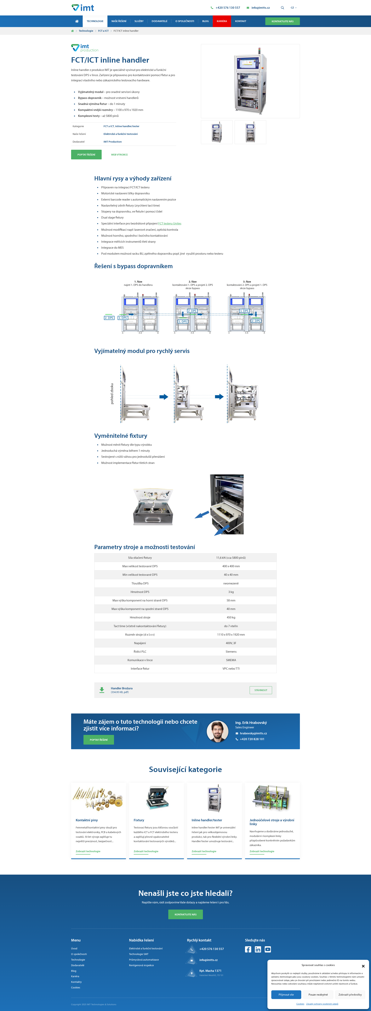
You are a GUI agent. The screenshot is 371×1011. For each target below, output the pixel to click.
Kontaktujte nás (283, 21)
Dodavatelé (159, 21)
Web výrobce (119, 154)
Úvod (74, 948)
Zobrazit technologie (88, 851)
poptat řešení (99, 739)
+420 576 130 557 (211, 949)
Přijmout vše (286, 994)
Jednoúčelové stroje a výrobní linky (272, 822)
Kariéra (222, 21)
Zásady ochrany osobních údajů (322, 1003)
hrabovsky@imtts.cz (253, 733)
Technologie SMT (138, 954)
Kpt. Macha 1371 (210, 971)
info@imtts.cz (208, 960)
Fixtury (139, 820)
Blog (205, 21)
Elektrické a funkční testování (146, 948)
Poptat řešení (86, 154)
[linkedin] (258, 951)
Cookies (300, 1003)
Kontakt (240, 21)
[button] (363, 965)
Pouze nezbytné (318, 994)
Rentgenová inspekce (141, 965)
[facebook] (248, 951)
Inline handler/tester (207, 820)
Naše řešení (118, 21)
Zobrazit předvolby (350, 994)
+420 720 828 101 (252, 739)
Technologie (95, 21)
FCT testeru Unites (169, 223)
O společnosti (184, 21)
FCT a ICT (103, 30)
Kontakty (76, 982)
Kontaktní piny (87, 820)
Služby (139, 21)
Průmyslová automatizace (144, 959)
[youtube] (268, 951)
